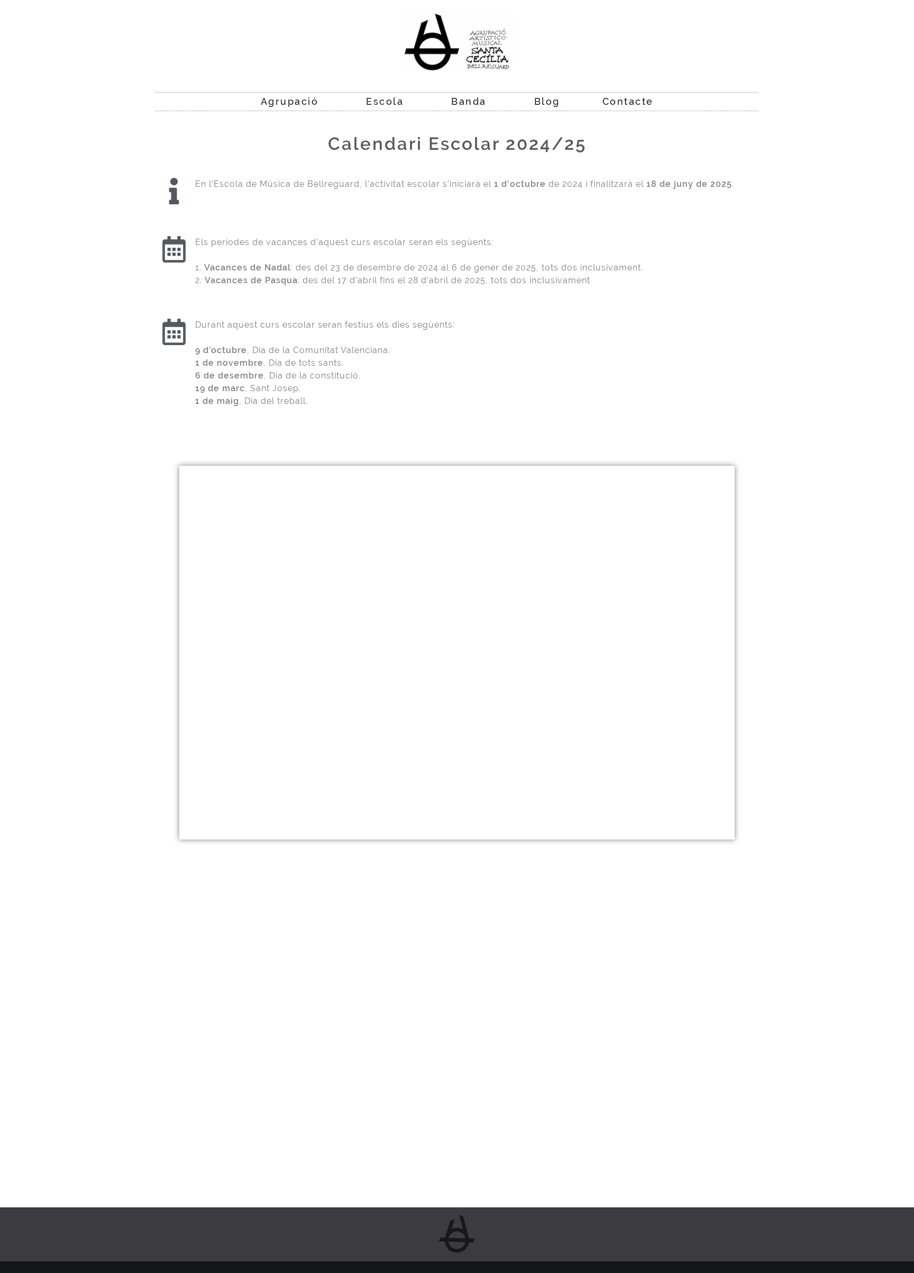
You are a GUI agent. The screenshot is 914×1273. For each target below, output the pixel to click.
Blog (547, 101)
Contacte (628, 101)
